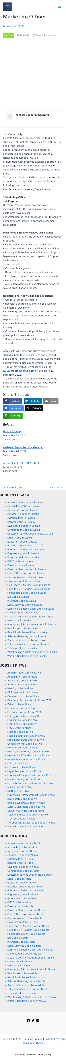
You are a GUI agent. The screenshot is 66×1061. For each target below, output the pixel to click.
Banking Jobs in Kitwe (20, 688)
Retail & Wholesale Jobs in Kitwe (26, 802)
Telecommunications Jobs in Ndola (27, 989)
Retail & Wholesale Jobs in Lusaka (27, 632)
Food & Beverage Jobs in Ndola (25, 914)
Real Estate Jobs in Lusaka (23, 628)
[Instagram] (37, 1020)
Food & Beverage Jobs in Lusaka (26, 573)
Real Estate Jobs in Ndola (22, 973)
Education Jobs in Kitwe (21, 708)
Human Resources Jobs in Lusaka (26, 592)
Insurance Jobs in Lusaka (22, 600)
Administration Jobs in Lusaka (24, 502)
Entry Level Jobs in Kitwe (22, 723)
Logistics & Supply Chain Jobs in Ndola (30, 949)
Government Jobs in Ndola (23, 922)
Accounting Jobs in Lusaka (23, 506)
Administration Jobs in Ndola (24, 843)
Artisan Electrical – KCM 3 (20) (21, 463)
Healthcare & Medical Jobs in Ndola (28, 926)
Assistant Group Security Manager (23, 447)
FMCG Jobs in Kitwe (19, 727)
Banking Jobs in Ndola (20, 862)
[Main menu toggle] (59, 6)
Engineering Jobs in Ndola (22, 894)
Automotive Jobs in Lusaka (23, 513)
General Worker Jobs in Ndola (24, 918)
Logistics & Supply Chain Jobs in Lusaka (30, 608)
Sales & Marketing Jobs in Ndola (26, 981)
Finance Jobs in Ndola (20, 906)
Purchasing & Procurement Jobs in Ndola (31, 969)
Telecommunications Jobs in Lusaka (28, 644)
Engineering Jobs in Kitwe (22, 719)
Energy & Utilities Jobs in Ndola (25, 890)
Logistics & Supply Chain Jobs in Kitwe (30, 775)
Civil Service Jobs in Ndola (23, 866)
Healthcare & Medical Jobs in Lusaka (28, 584)
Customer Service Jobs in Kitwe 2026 (29, 700)
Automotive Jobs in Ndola (22, 854)
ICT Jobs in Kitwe (17, 763)
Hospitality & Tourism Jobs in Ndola (28, 929)
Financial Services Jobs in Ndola (26, 910)
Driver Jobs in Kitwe (19, 704)
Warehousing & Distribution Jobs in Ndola (31, 997)
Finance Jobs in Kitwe (20, 731)
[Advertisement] (33, 74)
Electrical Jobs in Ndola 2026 (24, 886)
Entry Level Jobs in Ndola (22, 898)
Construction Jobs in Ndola (23, 870)
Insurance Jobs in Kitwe (21, 767)
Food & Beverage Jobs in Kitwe (25, 739)
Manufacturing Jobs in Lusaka (24, 612)
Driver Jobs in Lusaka (20, 537)
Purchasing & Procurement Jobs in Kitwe (31, 794)
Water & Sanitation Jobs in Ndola (26, 1000)
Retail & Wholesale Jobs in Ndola (26, 977)
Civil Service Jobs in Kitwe (22, 692)
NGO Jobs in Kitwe (18, 791)
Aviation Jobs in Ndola (20, 858)
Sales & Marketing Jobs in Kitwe (26, 806)
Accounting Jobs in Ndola (22, 847)
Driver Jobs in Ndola (19, 878)
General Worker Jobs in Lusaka (25, 577)
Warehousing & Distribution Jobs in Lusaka (32, 651)
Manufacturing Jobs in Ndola (24, 953)
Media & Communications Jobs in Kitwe (30, 783)
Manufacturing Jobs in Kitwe (24, 779)
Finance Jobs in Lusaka (20, 565)
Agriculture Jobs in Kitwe (22, 680)
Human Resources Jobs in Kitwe (26, 759)
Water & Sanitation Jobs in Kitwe (26, 826)
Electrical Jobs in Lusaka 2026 (25, 545)
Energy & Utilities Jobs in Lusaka (26, 549)
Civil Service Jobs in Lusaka (23, 525)
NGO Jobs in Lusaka (19, 620)
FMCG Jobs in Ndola (19, 902)
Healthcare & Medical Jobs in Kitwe (28, 751)
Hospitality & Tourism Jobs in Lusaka (28, 588)
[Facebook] (28, 1020)
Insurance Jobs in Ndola (21, 941)
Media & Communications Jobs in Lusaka (31, 616)
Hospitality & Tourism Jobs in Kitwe (28, 755)
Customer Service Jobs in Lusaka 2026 (30, 533)
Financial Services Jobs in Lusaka (26, 569)
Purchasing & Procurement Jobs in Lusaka (31, 624)
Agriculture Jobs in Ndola (22, 851)
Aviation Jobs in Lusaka (21, 517)
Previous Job (12, 487)
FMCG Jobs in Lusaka (20, 561)
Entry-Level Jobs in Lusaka (23, 557)
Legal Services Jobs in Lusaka (24, 604)
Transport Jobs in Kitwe (21, 818)
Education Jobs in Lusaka (22, 541)
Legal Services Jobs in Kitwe (24, 771)
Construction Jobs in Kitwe (23, 696)
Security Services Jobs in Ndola (25, 985)
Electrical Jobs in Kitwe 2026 (24, 712)
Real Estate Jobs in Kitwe (22, 798)
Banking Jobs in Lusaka (21, 521)
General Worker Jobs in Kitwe (24, 743)
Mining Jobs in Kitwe (19, 787)
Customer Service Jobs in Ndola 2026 (29, 874)
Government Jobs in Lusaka (23, 581)
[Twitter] (33, 1020)
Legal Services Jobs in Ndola (24, 945)
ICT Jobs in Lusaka (18, 596)
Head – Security (12, 431)
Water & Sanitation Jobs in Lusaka (27, 655)
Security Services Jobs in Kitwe (25, 810)
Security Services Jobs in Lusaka (26, 640)
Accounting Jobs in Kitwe (22, 676)
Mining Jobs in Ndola (19, 961)
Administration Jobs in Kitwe (24, 672)
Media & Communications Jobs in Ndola (30, 957)
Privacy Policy (44, 1054)
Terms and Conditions (25, 1054)
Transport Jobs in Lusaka (22, 648)
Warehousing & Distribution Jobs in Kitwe (31, 822)
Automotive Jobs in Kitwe (22, 684)
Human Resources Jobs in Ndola (26, 933)
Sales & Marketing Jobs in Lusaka (26, 636)
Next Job (56, 487)
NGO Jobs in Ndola (18, 965)
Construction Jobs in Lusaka (24, 529)
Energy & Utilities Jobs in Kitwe (25, 716)
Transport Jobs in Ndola (21, 993)
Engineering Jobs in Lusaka (23, 553)
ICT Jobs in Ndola (17, 937)
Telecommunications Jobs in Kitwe (27, 814)
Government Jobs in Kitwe (22, 747)
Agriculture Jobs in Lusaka (22, 510)
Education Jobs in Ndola (21, 882)
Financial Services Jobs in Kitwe (26, 735)
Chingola (24, 35)
